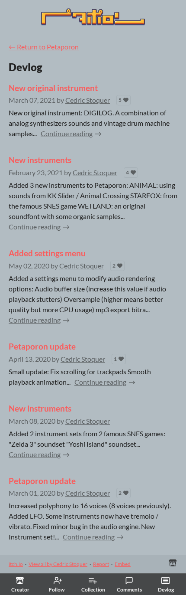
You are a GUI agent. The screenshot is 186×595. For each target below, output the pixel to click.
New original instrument (53, 88)
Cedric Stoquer (87, 100)
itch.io (16, 564)
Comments (129, 589)
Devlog (166, 589)
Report (101, 564)
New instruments (40, 160)
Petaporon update (42, 346)
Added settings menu (47, 253)
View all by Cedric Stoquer (58, 564)
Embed (123, 564)
